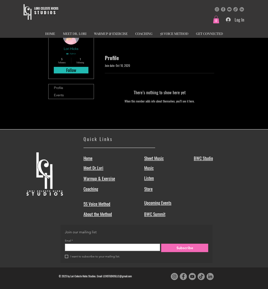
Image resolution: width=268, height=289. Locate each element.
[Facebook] (223, 9)
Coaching (90, 188)
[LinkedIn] (242, 9)
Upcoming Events (157, 202)
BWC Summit (154, 214)
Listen (149, 178)
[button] (216, 19)
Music (149, 167)
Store (148, 188)
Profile (58, 88)
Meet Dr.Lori (93, 167)
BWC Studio (203, 158)
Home (87, 158)
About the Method (97, 214)
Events (59, 95)
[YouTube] (229, 9)
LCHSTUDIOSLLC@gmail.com (117, 276)
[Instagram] (217, 9)
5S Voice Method (96, 203)
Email (69, 240)
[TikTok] (235, 9)
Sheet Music (154, 158)
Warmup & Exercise (99, 178)
